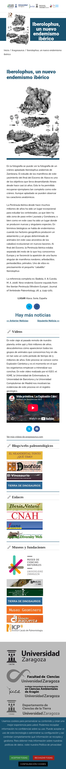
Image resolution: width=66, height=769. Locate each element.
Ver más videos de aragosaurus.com (25, 437)
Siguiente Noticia (48, 320)
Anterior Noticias (17, 320)
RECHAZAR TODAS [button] (43, 758)
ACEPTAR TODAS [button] (19, 758)
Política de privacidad (50, 744)
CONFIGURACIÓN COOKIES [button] (33, 764)
